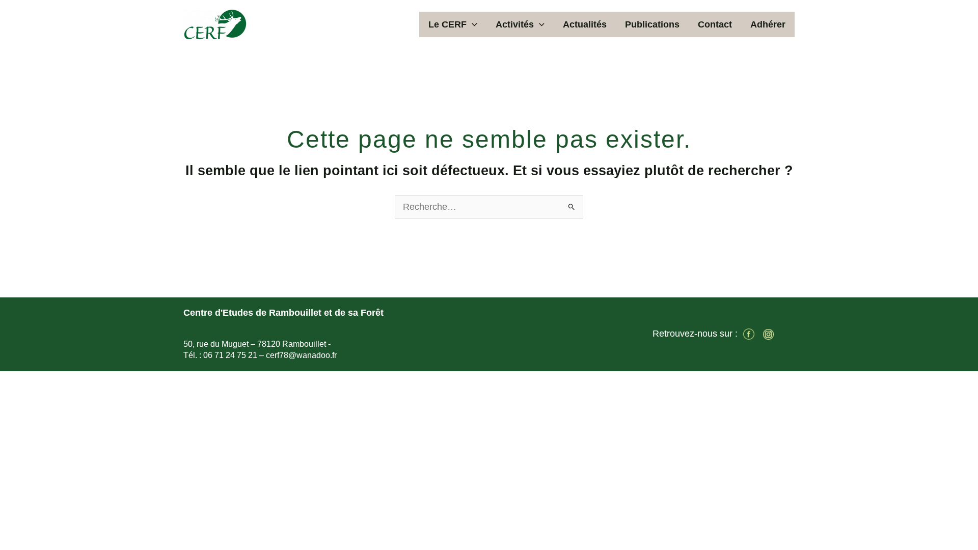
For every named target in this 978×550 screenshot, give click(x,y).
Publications (652, 24)
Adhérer (767, 24)
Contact (715, 24)
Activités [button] (515, 24)
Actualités (585, 24)
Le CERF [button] (447, 24)
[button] (472, 24)
